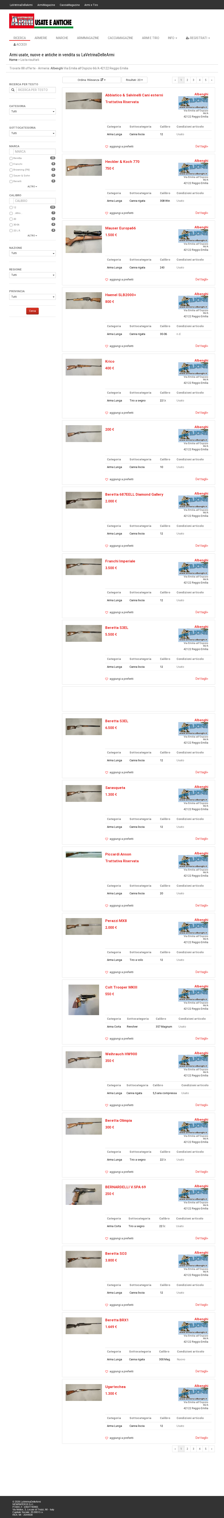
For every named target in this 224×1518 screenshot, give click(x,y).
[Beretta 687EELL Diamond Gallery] (84, 500)
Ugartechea (115, 1387)
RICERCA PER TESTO (23, 84)
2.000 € (111, 501)
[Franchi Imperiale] (84, 566)
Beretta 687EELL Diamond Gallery (134, 494)
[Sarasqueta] (84, 793)
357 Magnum (164, 1026)
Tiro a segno (138, 400)
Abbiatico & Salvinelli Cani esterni (134, 95)
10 (161, 467)
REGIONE (15, 269)
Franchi (17, 164)
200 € (109, 429)
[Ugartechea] (84, 1392)
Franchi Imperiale (120, 561)
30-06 (16, 224)
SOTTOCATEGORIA (22, 127)
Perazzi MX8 (116, 921)
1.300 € (111, 794)
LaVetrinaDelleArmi (21, 5)
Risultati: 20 (133, 80)
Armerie (41, 38)
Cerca (32, 310)
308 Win (165, 200)
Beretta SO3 (116, 1253)
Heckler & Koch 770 (122, 161)
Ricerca (20, 38)
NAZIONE (15, 247)
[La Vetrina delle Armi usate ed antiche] (41, 21)
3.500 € (111, 568)
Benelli (17, 181)
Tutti (14, 111)
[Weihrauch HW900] (84, 1059)
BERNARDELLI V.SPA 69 (125, 1187)
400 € (109, 368)
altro (31, 186)
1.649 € (111, 1327)
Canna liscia (137, 134)
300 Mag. (165, 1359)
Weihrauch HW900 (121, 1054)
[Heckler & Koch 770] (84, 167)
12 (14, 207)
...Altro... (18, 213)
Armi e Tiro (91, 5)
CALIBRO (15, 195)
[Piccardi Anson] (84, 854)
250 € (109, 1194)
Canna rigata (137, 200)
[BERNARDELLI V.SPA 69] (84, 1194)
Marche (62, 38)
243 (162, 267)
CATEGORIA (17, 106)
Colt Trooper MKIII (121, 987)
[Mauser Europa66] (84, 239)
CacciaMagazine (70, 5)
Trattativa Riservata (122, 102)
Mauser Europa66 (120, 228)
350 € (109, 1061)
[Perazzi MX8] (84, 926)
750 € (109, 168)
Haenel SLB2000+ (120, 295)
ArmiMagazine (46, 5)
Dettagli (202, 146)
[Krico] (84, 367)
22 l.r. (17, 230)
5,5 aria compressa (165, 1093)
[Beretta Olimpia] (84, 1126)
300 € (109, 1127)
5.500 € (111, 634)
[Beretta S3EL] (84, 633)
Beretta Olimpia (118, 1120)
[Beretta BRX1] (84, 1325)
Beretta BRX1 (117, 1320)
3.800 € (111, 1260)
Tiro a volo (136, 959)
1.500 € (111, 235)
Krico (109, 361)
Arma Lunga (114, 134)
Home (13, 59)
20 (14, 219)
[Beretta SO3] (84, 1259)
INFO (171, 38)
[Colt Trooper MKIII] (83, 999)
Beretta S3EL (116, 627)
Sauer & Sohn (21, 175)
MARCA (14, 146)
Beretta (17, 158)
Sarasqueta (115, 787)
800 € (109, 302)
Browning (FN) (21, 169)
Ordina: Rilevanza (88, 80)
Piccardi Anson (118, 854)
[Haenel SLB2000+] (84, 300)
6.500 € (111, 728)
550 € (109, 994)
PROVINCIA (17, 291)
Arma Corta (114, 1026)
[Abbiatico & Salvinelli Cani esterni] (84, 100)
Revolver (132, 1026)
